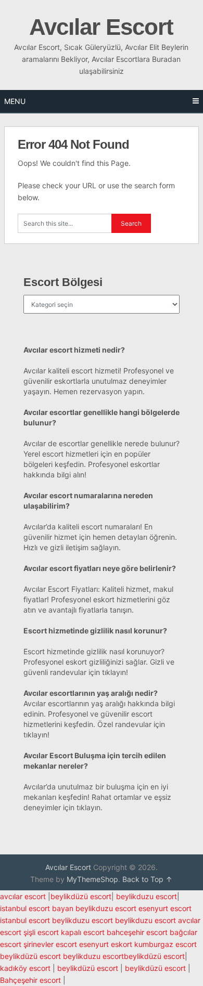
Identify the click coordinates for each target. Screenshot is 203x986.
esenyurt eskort (105, 944)
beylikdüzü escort (80, 896)
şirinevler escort (50, 944)
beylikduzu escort (146, 896)
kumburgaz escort (165, 944)
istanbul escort (25, 920)
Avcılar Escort (101, 27)
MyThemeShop (92, 879)
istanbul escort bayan (36, 908)
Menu (15, 101)
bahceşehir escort (137, 932)
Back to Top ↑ (147, 879)
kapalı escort (83, 932)
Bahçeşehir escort (30, 980)
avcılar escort (23, 896)
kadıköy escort (25, 968)
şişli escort (41, 932)
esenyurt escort (165, 908)
